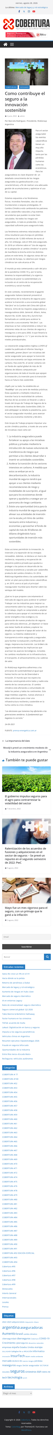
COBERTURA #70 (9, 1163)
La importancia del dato (17, 740)
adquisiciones (18, 1322)
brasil (19, 1334)
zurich (25, 1378)
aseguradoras (31, 1327)
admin (22, 116)
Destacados (24, 87)
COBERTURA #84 (9, 1217)
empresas (6, 1347)
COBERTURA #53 (9, 1088)
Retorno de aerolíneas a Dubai (16, 982)
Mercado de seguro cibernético (16, 996)
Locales (5, 1302)
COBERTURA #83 (9, 1213)
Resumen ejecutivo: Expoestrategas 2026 (20, 1040)
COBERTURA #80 (9, 1199)
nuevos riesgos (28, 1361)
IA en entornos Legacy (12, 1000)
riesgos (19, 1365)
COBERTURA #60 (9, 1119)
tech (4, 1377)
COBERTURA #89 (9, 1239)
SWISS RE (46, 1372)
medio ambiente (37, 1356)
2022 (4, 1322)
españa (15, 1347)
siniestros (30, 1371)
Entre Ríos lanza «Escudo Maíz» (16, 1054)
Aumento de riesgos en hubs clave (18, 991)
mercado (7, 1360)
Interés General (9, 1293)
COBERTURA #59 (9, 1114)
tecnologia (15, 1377)
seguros (17, 1371)
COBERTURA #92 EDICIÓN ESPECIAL (18, 1253)
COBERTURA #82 (9, 1208)
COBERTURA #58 (9, 1110)
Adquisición (29, 1322)
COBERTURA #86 (9, 1226)
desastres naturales (36, 1343)
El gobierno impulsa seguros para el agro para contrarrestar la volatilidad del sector (26, 799)
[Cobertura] (5, 44)
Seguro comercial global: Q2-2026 (17, 1009)
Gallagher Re (16, 1351)
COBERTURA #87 (9, 1230)
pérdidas (38, 1361)
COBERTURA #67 (9, 1150)
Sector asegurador (31, 1365)
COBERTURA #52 (9, 1083)
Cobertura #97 (8, 1275)
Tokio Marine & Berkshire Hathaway (18, 1014)
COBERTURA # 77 (10, 1074)
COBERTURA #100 (10, 1079)
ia (22, 1351)
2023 (9, 1322)
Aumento (9, 1333)
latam (27, 1356)
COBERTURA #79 (9, 1195)
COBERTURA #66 (9, 1146)
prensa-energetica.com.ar (25, 730)
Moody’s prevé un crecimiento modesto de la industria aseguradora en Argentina (25, 749)
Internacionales (9, 1297)
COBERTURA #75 (9, 1181)
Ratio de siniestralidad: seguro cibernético (21, 1005)
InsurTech (18, 1356)
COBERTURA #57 (9, 1105)
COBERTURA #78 (9, 1190)
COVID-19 (44, 1338)
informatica (38, 1351)
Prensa (5, 1306)
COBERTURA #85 (9, 1222)
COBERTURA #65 (9, 1141)
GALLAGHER (6, 1351)
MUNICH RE (17, 1361)
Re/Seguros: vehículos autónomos (17, 1058)
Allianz (36, 1322)
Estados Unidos (27, 1347)
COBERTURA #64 (9, 1137)
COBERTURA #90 (9, 1244)
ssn (39, 1371)
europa (38, 1347)
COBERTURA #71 (9, 1168)
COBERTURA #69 (9, 1159)
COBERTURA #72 (9, 1172)
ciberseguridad (9, 1338)
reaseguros (9, 1365)
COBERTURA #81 (9, 1204)
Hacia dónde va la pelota (13, 978)
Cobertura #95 (8, 1266)
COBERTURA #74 (9, 1177)
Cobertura (35, 1339)
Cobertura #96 (8, 1271)
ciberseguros (23, 1338)
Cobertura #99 (8, 1284)
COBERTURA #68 (9, 1155)
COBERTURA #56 (9, 1101)
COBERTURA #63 (11, 87)
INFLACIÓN (28, 1351)
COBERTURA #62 (9, 1128)
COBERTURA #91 (9, 1248)
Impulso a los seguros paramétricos (18, 1032)
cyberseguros (22, 1343)
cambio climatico (30, 1334)
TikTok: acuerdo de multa (13, 1023)
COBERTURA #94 (9, 1262)
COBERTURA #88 (9, 1235)
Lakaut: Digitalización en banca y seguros (21, 1027)
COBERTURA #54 (9, 1092)
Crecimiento (8, 1342)
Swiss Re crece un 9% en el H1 (16, 973)
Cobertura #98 (8, 1280)
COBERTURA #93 (9, 1257)
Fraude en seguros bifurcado (15, 1045)
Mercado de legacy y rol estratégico (31, 7)
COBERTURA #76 (9, 1186)
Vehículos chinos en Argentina (16, 1036)
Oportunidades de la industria (16, 1049)
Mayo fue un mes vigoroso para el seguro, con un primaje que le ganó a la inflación (26, 911)
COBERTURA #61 (9, 1123)
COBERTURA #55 (9, 1096)
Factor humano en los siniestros (16, 1018)
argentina (11, 1327)
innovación (6, 1356)
